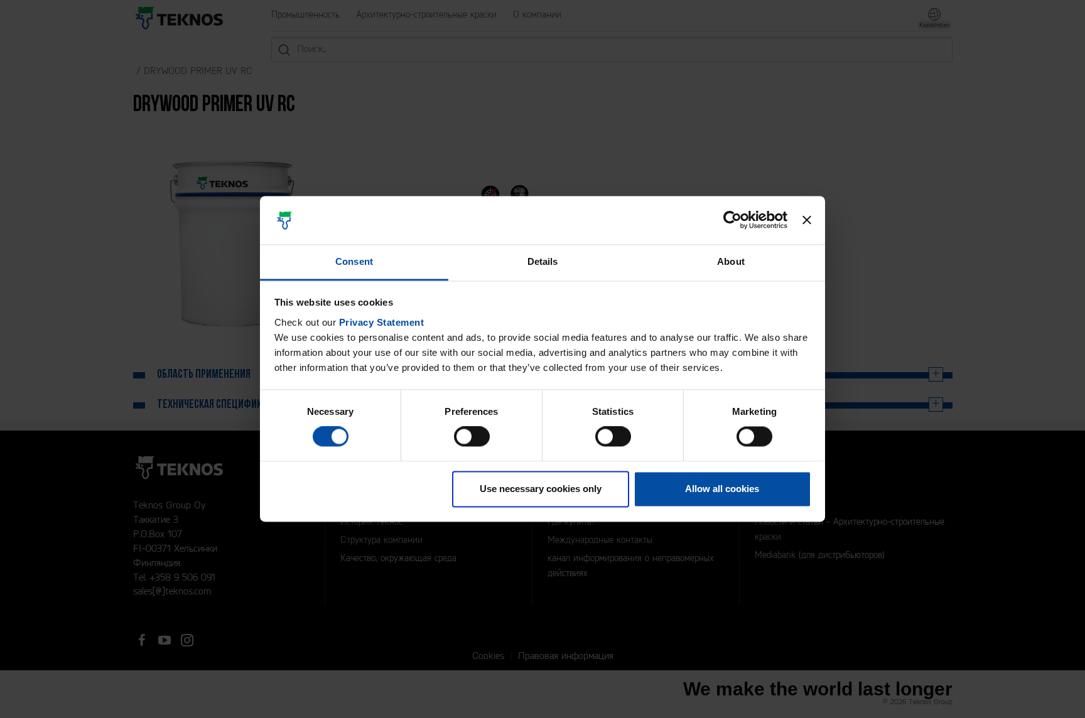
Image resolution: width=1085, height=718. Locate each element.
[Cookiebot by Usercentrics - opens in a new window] (732, 220)
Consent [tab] (354, 261)
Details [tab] (542, 261)
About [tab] (731, 261)
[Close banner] (806, 220)
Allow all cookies (722, 488)
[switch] (472, 437)
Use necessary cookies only (541, 488)
